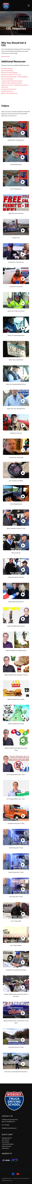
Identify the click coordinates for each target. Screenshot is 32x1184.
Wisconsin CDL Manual (7, 79)
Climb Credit (4, 87)
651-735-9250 (5, 1125)
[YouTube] (18, 1174)
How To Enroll (5, 1140)
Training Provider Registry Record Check (11, 81)
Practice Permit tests (7, 91)
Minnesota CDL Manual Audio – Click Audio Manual (14, 76)
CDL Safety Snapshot (7, 68)
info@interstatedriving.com (9, 1128)
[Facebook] (13, 1174)
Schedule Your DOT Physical (8, 89)
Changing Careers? (7, 1138)
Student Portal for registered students (11, 83)
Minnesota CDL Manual (7, 70)
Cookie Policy (5, 1148)
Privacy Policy (5, 1142)
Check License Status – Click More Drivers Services (14, 85)
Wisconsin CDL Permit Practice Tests (11, 74)
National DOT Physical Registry (9, 72)
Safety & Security (6, 1146)
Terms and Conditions (8, 1144)
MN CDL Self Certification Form (9, 93)
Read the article (5, 56)
